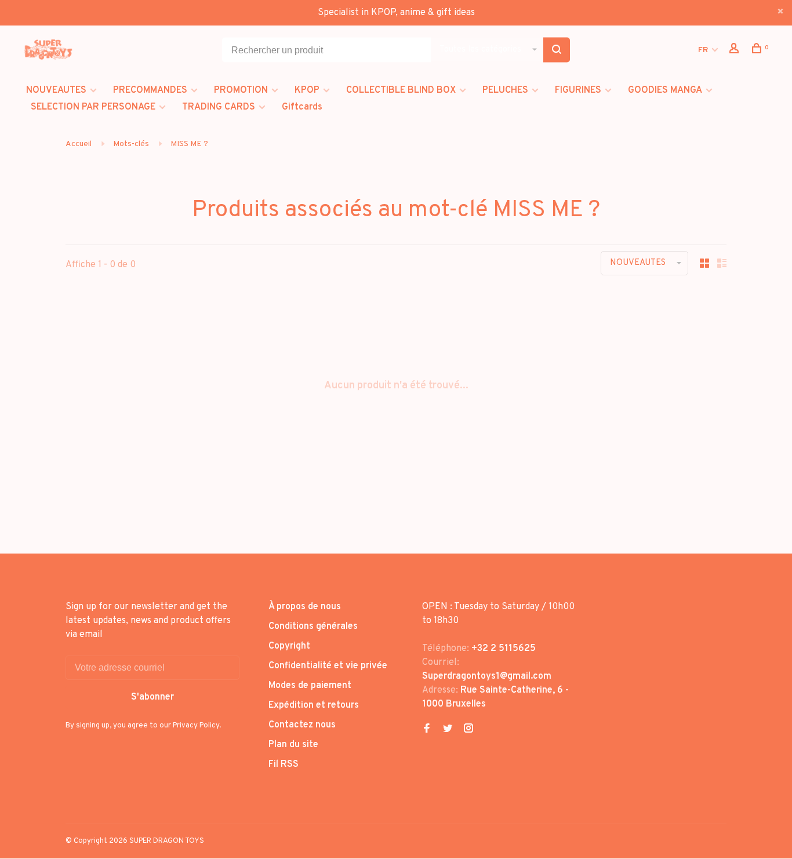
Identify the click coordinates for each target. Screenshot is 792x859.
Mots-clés (131, 144)
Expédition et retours (313, 705)
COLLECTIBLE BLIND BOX (401, 90)
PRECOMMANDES (150, 90)
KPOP (307, 90)
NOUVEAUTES (56, 90)
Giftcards (302, 107)
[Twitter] (447, 730)
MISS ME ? (189, 144)
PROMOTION (241, 90)
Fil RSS (283, 764)
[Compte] (735, 51)
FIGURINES (578, 90)
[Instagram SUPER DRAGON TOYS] (468, 730)
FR (703, 50)
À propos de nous (304, 607)
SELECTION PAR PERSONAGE (93, 107)
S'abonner (152, 697)
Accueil (79, 144)
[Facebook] (426, 730)
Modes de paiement (309, 685)
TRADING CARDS (218, 107)
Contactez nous (302, 725)
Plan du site (293, 745)
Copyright (289, 646)
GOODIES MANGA (665, 90)
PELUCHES (505, 90)
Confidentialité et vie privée (327, 666)
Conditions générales (313, 626)
